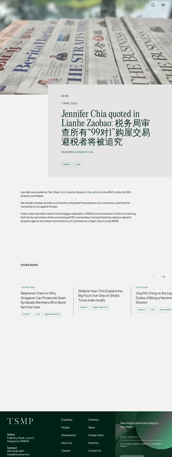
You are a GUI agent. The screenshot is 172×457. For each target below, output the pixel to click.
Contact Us (94, 450)
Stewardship (68, 435)
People (65, 427)
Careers (66, 450)
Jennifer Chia (84, 152)
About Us (66, 443)
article (95, 192)
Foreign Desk (96, 435)
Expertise (66, 419)
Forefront (93, 419)
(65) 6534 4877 (16, 451)
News (65, 96)
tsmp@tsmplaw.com (18, 454)
